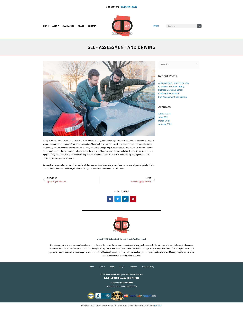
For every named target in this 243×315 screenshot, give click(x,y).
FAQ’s (122, 266)
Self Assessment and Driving (172, 97)
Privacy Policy (148, 266)
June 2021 (163, 117)
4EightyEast (158, 306)
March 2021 (164, 120)
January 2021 (164, 124)
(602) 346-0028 (128, 6)
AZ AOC (81, 26)
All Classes (68, 26)
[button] (110, 199)
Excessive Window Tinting (171, 86)
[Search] (199, 26)
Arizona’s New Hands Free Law (173, 83)
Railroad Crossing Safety (170, 90)
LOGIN (156, 26)
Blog (112, 266)
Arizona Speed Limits (168, 93)
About (55, 26)
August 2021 (164, 113)
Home (46, 26)
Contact (92, 26)
